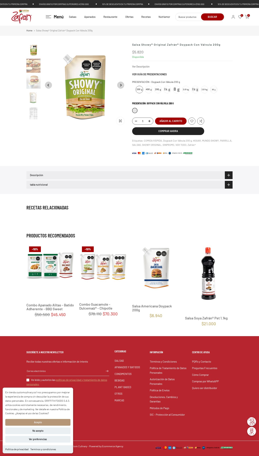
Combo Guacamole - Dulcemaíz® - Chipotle (95, 306)
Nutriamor (164, 16)
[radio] (139, 89)
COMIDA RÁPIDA (153, 140)
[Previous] (48, 85)
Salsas (72, 16)
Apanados (89, 16)
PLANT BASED (123, 387)
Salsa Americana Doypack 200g (152, 308)
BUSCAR (212, 16)
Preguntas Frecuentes (204, 368)
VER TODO (180, 144)
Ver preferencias (38, 439)
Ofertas (129, 16)
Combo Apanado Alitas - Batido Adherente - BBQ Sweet (50, 307)
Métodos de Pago (159, 408)
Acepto (38, 422)
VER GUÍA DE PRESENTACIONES (149, 74)
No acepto (38, 430)
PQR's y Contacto (201, 361)
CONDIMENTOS (123, 373)
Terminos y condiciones (43, 449)
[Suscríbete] (105, 371)
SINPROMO (168, 144)
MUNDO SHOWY (210, 140)
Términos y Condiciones (163, 361)
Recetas (146, 16)
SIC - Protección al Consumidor (167, 414)
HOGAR (197, 140)
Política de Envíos (159, 390)
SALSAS (136, 144)
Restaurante (110, 16)
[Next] (120, 85)
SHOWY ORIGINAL (151, 144)
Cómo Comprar (200, 374)
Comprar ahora (168, 131)
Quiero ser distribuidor (204, 388)
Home (29, 30)
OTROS (118, 393)
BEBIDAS (120, 380)
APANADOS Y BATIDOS (127, 367)
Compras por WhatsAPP (205, 381)
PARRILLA (226, 140)
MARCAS (119, 400)
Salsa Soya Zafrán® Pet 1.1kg (206, 318)
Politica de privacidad (17, 449)
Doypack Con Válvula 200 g (177, 140)
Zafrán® (192, 144)
